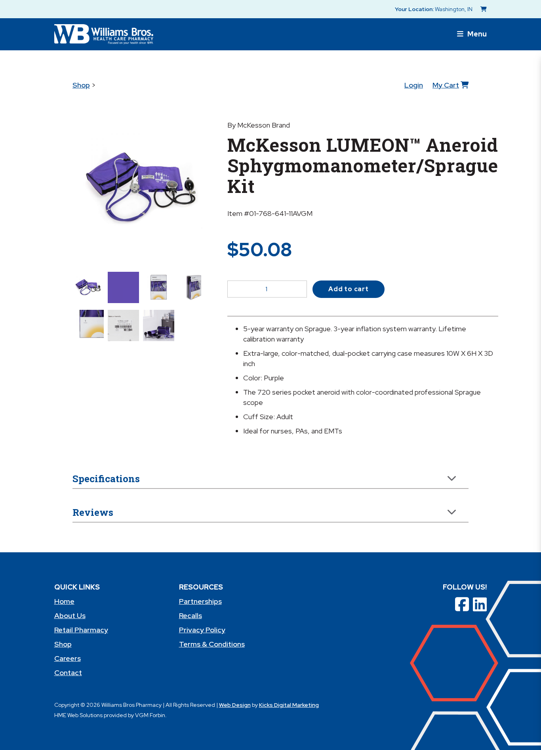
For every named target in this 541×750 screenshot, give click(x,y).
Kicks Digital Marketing (289, 704)
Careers (67, 658)
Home (64, 601)
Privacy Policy (202, 629)
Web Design (235, 704)
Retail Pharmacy (81, 629)
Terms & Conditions (212, 644)
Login (413, 85)
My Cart (445, 85)
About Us (70, 615)
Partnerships (200, 601)
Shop (81, 85)
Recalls (190, 615)
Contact (68, 672)
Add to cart (348, 289)
